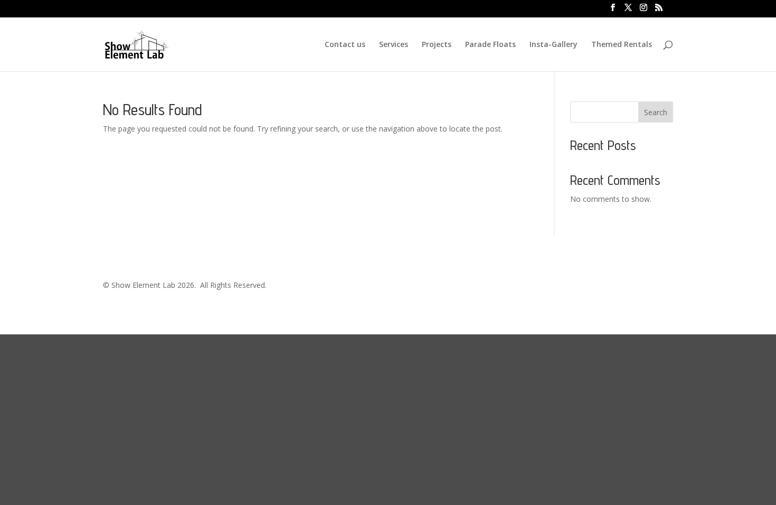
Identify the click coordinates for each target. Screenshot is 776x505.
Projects (436, 45)
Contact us (345, 45)
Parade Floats (490, 45)
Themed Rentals (621, 45)
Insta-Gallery (553, 45)
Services (393, 45)
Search (655, 112)
